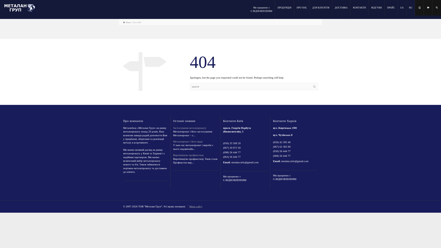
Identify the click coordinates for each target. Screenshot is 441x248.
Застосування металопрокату (189, 128)
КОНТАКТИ (359, 7)
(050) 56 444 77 (282, 151)
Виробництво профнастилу (188, 155)
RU (410, 7)
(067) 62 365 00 (282, 146)
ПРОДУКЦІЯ (284, 7)
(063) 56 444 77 (232, 157)
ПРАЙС (391, 7)
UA (402, 7)
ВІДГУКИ (376, 7)
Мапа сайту (195, 206)
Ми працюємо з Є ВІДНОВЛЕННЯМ (261, 9)
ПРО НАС (302, 7)
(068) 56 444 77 (282, 155)
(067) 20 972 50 (232, 147)
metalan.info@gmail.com (245, 162)
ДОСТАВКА (341, 7)
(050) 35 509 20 (232, 143)
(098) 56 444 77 (232, 152)
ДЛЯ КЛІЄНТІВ (320, 7)
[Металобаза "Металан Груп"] (20, 7)
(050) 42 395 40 (282, 142)
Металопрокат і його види (188, 141)
